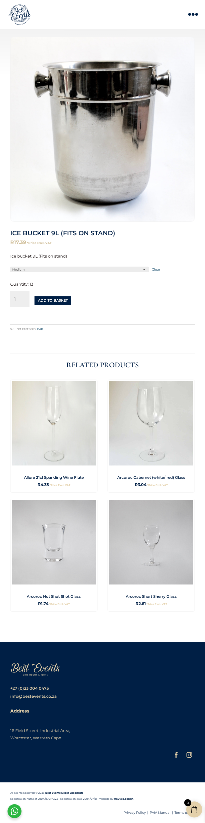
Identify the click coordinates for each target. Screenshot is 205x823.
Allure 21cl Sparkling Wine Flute (54, 477)
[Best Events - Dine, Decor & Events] (19, 14)
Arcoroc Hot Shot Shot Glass (54, 596)
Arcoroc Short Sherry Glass (151, 596)
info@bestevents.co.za (33, 696)
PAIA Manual (160, 812)
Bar (40, 329)
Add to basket (53, 300)
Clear (156, 269)
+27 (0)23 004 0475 (29, 688)
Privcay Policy (135, 812)
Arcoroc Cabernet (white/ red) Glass (151, 477)
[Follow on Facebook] (176, 754)
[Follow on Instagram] (189, 754)
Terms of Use (184, 812)
